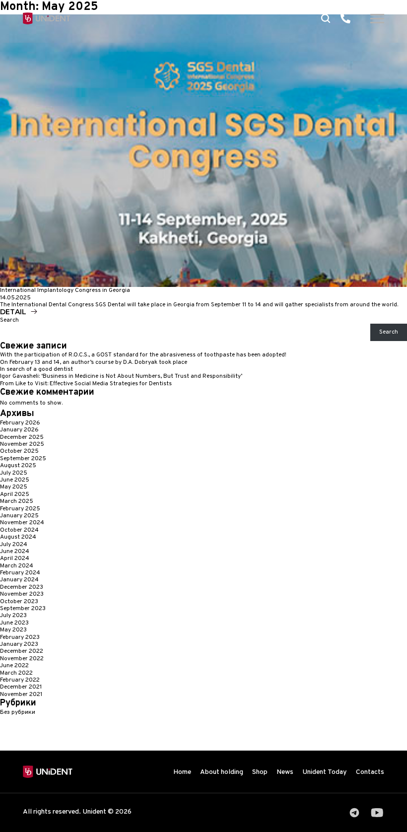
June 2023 (14, 623)
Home (182, 772)
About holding (221, 772)
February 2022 (20, 680)
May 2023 (13, 630)
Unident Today (324, 772)
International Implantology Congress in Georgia (65, 290)
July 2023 (13, 616)
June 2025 (14, 480)
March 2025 (16, 501)
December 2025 (22, 437)
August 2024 (18, 537)
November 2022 (22, 659)
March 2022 (16, 673)
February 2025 (20, 509)
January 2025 (19, 516)
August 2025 (18, 466)
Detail (13, 311)
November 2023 (22, 594)
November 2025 (22, 444)
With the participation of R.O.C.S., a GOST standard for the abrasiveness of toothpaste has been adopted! (143, 355)
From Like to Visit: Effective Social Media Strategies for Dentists (86, 384)
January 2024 (19, 580)
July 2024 (13, 545)
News (284, 772)
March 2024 (16, 566)
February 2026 (20, 423)
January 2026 (19, 430)
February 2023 (20, 637)
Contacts (370, 772)
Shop (260, 772)
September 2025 (23, 459)
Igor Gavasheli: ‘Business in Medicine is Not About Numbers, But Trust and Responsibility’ (121, 376)
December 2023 (21, 587)
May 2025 (13, 487)
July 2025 (13, 473)
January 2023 (19, 644)
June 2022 (14, 666)
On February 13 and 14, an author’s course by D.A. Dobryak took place (93, 362)
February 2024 (20, 573)
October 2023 (19, 602)
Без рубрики (17, 712)
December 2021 (21, 687)
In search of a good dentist (36, 369)
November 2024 (22, 523)
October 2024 (19, 530)
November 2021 (21, 694)
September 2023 (23, 609)
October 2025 (19, 451)
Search (9, 320)
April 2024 (14, 558)
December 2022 (21, 651)
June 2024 (14, 551)
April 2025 (14, 494)
